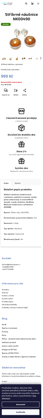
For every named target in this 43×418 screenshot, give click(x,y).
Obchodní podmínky (9, 304)
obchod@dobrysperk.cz (11, 264)
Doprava (5, 293)
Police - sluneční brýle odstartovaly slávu (19, 339)
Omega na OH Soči (9, 349)
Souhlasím (20, 412)
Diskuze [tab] (18, 183)
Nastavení (20, 404)
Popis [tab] (6, 183)
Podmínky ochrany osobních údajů (14, 307)
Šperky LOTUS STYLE (10, 353)
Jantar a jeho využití (10, 346)
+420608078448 (7, 267)
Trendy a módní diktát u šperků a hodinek (19, 357)
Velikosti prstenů (9, 342)
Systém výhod (7, 299)
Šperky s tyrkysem (9, 328)
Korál (4, 324)
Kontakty (5, 290)
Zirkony (5, 331)
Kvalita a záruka (8, 296)
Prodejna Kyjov (7, 301)
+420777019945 (7, 269)
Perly (4, 335)
